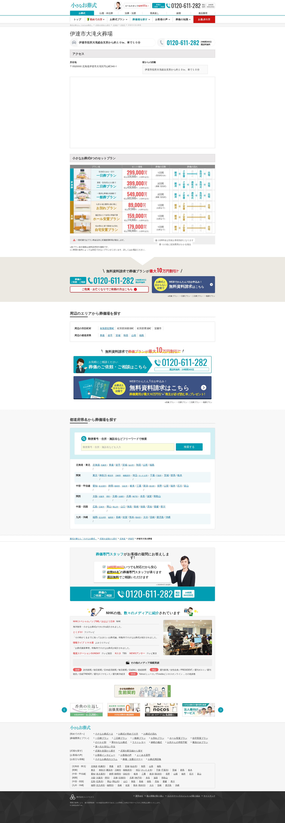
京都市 (121, 496)
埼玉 (135, 475)
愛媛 (156, 506)
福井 (173, 485)
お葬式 (82, 13)
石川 (179, 485)
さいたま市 (143, 475)
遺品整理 (202, 13)
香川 (163, 506)
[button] (64, 709)
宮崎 (152, 517)
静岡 (110, 485)
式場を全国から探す (105, 750)
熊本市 (138, 517)
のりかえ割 (100, 742)
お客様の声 (126, 754)
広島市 (101, 506)
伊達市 (92, 66)
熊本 (131, 517)
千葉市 (159, 475)
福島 (141, 335)
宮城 (118, 335)
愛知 (95, 485)
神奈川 (102, 475)
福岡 (95, 517)
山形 (133, 335)
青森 (102, 335)
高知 (149, 506)
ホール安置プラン (178, 738)
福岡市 (110, 517)
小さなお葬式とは (104, 733)
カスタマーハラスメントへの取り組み (183, 795)
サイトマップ (209, 795)
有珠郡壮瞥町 (107, 328)
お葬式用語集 (154, 759)
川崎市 (118, 475)
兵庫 (128, 496)
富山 (186, 485)
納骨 (178, 13)
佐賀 (125, 517)
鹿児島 (160, 517)
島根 (136, 506)
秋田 (126, 335)
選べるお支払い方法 (105, 746)
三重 (139, 485)
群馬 (173, 475)
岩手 (110, 335)
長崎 (118, 517)
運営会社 (139, 795)
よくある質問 (143, 754)
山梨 (166, 485)
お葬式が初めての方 (128, 733)
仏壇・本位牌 (106, 13)
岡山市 (115, 506)
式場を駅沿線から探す (131, 750)
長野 (159, 485)
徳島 (143, 506)
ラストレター (139, 742)
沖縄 (168, 517)
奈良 (142, 496)
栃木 (179, 475)
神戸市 (135, 496)
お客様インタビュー (105, 754)
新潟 (145, 485)
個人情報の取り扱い (155, 795)
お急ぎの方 (204, 19)
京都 (114, 496)
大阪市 (101, 496)
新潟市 (152, 486)
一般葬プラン (139, 738)
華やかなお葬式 (119, 742)
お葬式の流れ (150, 733)
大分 (145, 517)
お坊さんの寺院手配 (177, 742)
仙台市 (131, 465)
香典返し (154, 13)
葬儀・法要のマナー (133, 759)
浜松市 (124, 486)
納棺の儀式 (156, 742)
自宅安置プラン (200, 738)
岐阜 (132, 485)
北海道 (85, 66)
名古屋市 (102, 486)
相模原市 (126, 475)
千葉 (152, 475)
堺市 (108, 496)
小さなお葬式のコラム (106, 759)
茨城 (166, 475)
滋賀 (149, 496)
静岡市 (117, 486)
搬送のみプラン (200, 742)
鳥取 (129, 506)
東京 (95, 475)
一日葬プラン (102, 738)
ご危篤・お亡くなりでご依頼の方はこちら (107, 289)
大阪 (95, 496)
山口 (123, 506)
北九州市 (102, 517)
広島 (95, 506)
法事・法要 (130, 13)
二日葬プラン (120, 738)
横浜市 (110, 475)
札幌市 (103, 465)
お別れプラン (157, 738)
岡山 (109, 506)
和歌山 (157, 496)
